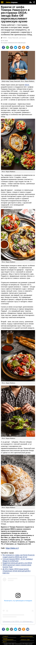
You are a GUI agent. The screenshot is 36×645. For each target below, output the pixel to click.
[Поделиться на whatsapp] (7, 47)
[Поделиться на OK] (23, 47)
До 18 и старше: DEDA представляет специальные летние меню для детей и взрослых (16, 571)
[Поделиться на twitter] (15, 47)
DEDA (5, 38)
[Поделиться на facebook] (3, 47)
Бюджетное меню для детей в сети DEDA (17, 563)
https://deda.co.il (12, 548)
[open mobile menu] (2, 2)
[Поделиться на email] (19, 47)
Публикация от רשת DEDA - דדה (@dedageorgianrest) (19, 621)
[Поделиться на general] (11, 47)
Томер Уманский (13, 38)
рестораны (22, 38)
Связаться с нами (25, 639)
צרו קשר (4, 641)
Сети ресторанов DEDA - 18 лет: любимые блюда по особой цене (18, 560)
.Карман (14, 2)
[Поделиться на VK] (27, 47)
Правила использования (27, 636)
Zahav (8, 2)
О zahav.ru (5, 636)
